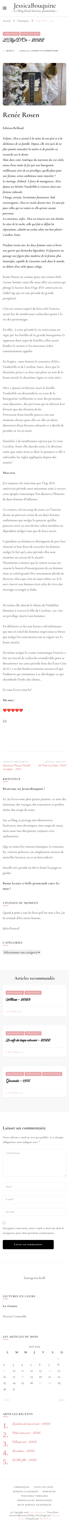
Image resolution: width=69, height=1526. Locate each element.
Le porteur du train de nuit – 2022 (31, 1423)
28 (49, 1383)
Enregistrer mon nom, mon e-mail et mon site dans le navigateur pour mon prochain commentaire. (33, 1230)
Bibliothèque (15, 993)
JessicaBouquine (35, 5)
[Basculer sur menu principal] (4, 8)
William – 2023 (18, 999)
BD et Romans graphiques (35, 1504)
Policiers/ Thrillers (34, 1496)
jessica (10, 51)
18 (22, 1377)
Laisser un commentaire (45, 50)
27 (40, 1383)
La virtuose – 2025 (23, 1451)
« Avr (6, 1400)
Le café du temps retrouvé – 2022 (28, 1040)
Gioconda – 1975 (18, 1080)
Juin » (62, 1400)
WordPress (45, 1518)
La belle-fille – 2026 (24, 1460)
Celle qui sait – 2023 (24, 1442)
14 (49, 1370)
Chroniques (11, 34)
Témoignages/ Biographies (34, 1500)
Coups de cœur (30, 34)
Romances (49, 1491)
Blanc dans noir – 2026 (26, 1433)
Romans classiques (25, 1491)
